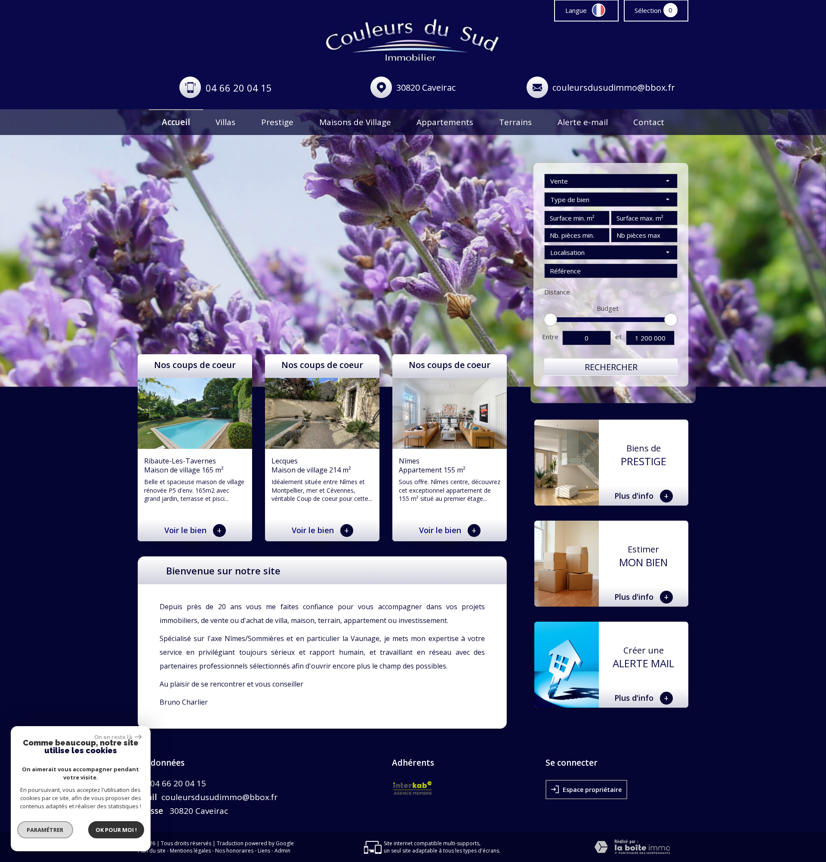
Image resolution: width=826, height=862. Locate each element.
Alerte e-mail (583, 122)
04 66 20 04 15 (239, 87)
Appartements (444, 122)
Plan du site (152, 850)
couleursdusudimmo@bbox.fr (613, 87)
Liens (264, 850)
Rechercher (611, 367)
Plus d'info (641, 496)
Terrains (515, 122)
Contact (648, 122)
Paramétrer (45, 830)
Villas (225, 122)
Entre (550, 336)
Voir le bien (193, 530)
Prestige (277, 122)
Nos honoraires (234, 850)
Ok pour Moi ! (116, 830)
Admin (282, 850)
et (618, 336)
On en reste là (114, 737)
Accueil (176, 122)
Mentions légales (190, 850)
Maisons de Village (355, 122)
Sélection (648, 10)
